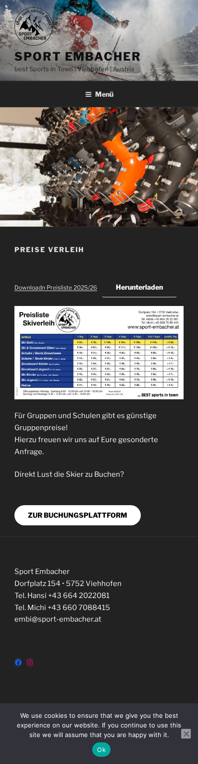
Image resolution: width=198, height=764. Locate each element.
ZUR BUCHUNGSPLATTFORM (77, 515)
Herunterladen (139, 287)
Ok (101, 749)
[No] (186, 734)
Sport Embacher (77, 57)
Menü (104, 94)
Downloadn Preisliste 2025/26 (55, 287)
